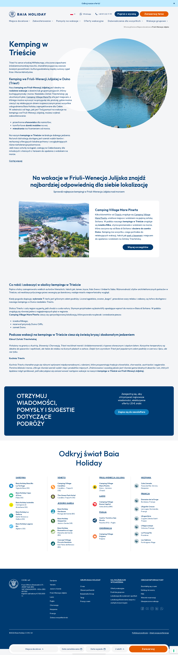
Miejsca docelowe (144, 27)
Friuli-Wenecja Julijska (112, 477)
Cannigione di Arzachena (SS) (25, 504)
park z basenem (135, 235)
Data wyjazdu (97, 649)
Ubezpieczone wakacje (150, 601)
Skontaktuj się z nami (149, 586)
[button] (138, 247)
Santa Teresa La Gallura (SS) (22, 515)
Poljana (106, 536)
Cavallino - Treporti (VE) (65, 487)
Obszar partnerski (87, 590)
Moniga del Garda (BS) (66, 511)
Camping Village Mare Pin (38, 97)
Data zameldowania (70, 649)
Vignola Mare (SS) (24, 485)
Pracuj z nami (85, 601)
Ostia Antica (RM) (106, 504)
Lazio (102, 496)
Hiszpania (146, 477)
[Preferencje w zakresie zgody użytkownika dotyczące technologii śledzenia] (173, 650)
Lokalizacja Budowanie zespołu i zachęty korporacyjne (123, 601)
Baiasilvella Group (87, 594)
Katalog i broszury (148, 590)
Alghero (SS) (24, 526)
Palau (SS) (23, 495)
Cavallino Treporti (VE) (67, 496)
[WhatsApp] (161, 608)
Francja (145, 493)
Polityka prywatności (140, 633)
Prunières (146, 534)
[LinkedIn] (156, 608)
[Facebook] (142, 608)
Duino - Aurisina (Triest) (106, 487)
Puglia (103, 512)
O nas (82, 586)
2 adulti (118, 649)
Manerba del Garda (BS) (65, 531)
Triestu (118, 214)
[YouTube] (147, 608)
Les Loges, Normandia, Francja (149, 509)
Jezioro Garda (66, 503)
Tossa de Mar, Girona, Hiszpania (149, 485)
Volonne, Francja (147, 527)
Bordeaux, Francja (149, 500)
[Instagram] (152, 608)
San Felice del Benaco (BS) (66, 543)
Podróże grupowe (117, 592)
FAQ (142, 594)
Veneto (62, 477)
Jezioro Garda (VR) (65, 520)
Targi (82, 598)
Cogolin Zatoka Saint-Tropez (149, 518)
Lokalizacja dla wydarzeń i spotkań (124, 596)
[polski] (73, 14)
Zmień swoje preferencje (159, 633)
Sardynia (21, 477)
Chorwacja (105, 528)
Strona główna (129, 27)
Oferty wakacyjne (117, 588)
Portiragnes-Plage (148, 541)
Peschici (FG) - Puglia (107, 520)
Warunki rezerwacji (148, 598)
